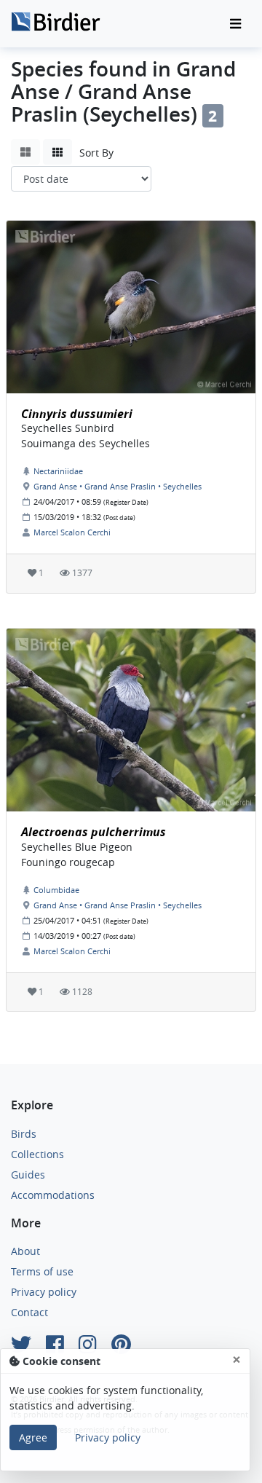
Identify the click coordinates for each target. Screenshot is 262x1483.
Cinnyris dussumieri (76, 414)
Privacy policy (43, 1292)
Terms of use (42, 1271)
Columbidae (56, 889)
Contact (29, 1312)
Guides (28, 1174)
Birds (23, 1134)
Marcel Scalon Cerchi (72, 532)
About (25, 1251)
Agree (33, 1437)
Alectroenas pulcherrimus (93, 832)
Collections (37, 1154)
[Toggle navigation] (235, 24)
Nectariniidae (58, 470)
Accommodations (53, 1195)
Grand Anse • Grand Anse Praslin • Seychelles (117, 486)
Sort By (96, 153)
